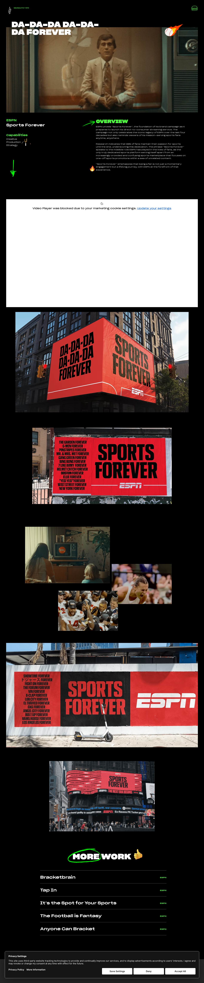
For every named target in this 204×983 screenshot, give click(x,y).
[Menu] (194, 8)
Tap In (48, 890)
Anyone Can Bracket (67, 929)
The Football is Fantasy (71, 916)
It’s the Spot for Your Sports (78, 903)
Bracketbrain (58, 877)
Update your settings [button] (154, 208)
